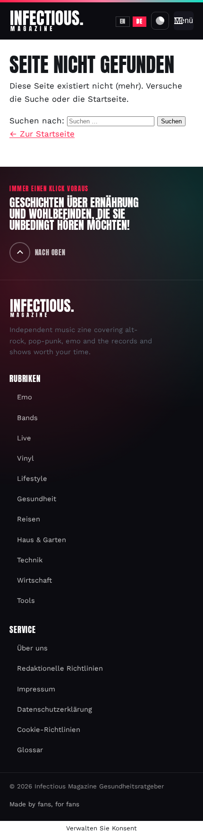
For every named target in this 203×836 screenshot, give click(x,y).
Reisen (28, 519)
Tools (26, 600)
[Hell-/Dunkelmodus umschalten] (160, 21)
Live (24, 438)
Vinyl (25, 458)
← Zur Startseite (42, 133)
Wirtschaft (34, 580)
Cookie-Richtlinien (48, 729)
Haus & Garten (41, 540)
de (139, 21)
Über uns (32, 648)
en (123, 21)
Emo (24, 397)
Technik (29, 560)
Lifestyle (32, 478)
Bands (27, 418)
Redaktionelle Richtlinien (60, 668)
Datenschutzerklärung (54, 709)
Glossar (30, 750)
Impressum (36, 689)
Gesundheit (36, 499)
